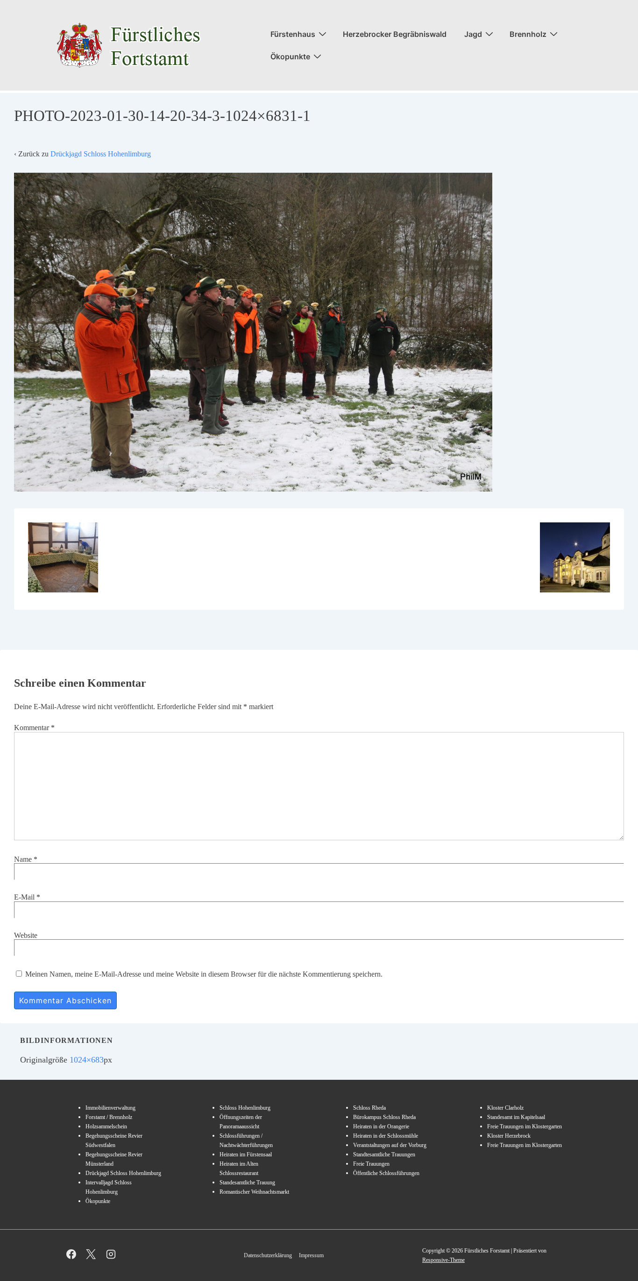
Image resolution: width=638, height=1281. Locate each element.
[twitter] (91, 1254)
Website (25, 935)
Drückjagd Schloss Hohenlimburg (100, 154)
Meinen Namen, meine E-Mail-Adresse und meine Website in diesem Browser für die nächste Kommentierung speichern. (204, 974)
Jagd (473, 34)
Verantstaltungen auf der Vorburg (389, 1145)
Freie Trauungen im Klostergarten (524, 1126)
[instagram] (111, 1254)
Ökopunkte (290, 56)
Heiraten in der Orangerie (381, 1126)
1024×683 (87, 1059)
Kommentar (34, 728)
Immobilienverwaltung (110, 1108)
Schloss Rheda (369, 1108)
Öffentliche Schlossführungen (386, 1173)
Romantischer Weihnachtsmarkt (254, 1192)
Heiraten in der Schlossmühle (385, 1136)
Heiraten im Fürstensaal (246, 1154)
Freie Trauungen (371, 1164)
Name (23, 859)
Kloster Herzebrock (509, 1136)
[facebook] (71, 1254)
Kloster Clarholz (505, 1108)
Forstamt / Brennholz (108, 1117)
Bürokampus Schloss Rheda (384, 1117)
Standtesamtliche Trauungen (384, 1154)
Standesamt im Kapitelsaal (516, 1117)
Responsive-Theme (443, 1260)
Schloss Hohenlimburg (245, 1108)
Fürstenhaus (292, 34)
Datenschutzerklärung (268, 1255)
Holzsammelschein (106, 1126)
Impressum (311, 1255)
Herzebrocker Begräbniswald (395, 34)
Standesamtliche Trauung (247, 1182)
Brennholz (528, 34)
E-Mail (24, 897)
